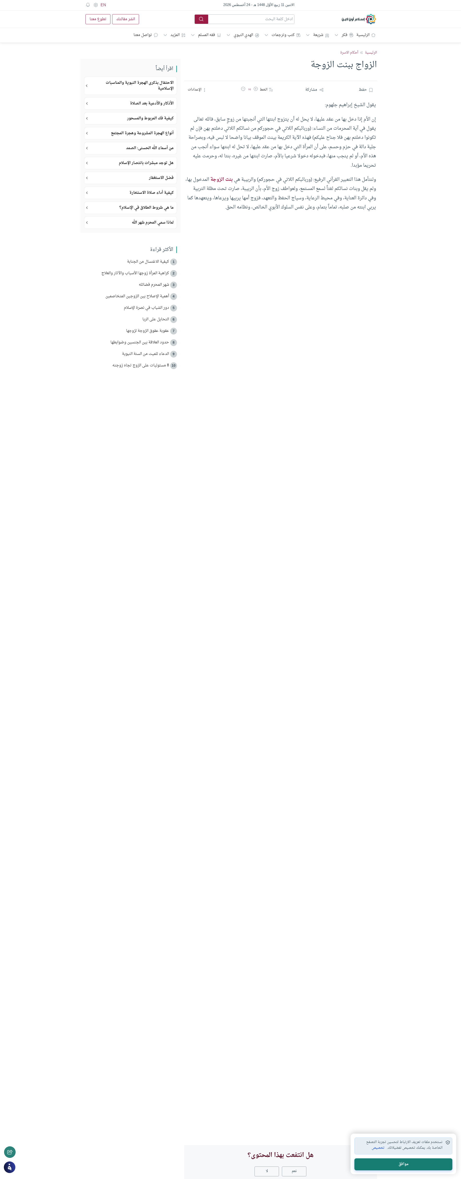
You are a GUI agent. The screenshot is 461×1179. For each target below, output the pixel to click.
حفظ (363, 89)
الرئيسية (363, 35)
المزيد (175, 35)
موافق (403, 1164)
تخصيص (378, 1148)
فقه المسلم (206, 35)
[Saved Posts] (88, 5)
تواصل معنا (142, 35)
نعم (294, 1171)
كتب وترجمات (283, 35)
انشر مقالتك (125, 19)
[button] (256, 90)
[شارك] (9, 1152)
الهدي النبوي (243, 35)
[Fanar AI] (10, 1167)
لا (267, 1171)
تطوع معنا (98, 19)
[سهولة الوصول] (95, 5)
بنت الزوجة (221, 179)
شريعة (318, 35)
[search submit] (201, 19)
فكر (344, 35)
